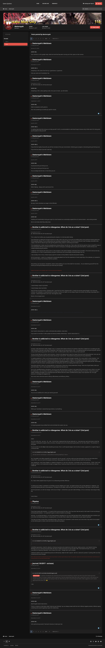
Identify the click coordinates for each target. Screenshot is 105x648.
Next (46, 38)
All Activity (7, 34)
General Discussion (36, 229)
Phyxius (35, 501)
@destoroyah (36, 575)
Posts (6, 44)
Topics (6, 41)
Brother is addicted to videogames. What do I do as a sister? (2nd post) (60, 227)
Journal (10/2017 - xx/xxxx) (43, 563)
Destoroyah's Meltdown (41, 43)
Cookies (12, 645)
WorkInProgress (51, 573)
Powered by (95, 645)
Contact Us (6, 645)
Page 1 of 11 (55, 38)
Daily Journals (35, 45)
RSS (17, 645)
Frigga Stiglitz (50, 452)
